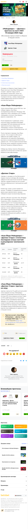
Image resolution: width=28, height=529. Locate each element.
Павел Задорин (14, 24)
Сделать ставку (14, 68)
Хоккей (13, 17)
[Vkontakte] (21, 361)
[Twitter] (23, 361)
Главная (2, 17)
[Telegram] (26, 361)
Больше (24, 443)
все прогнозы (5, 391)
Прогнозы (8, 17)
